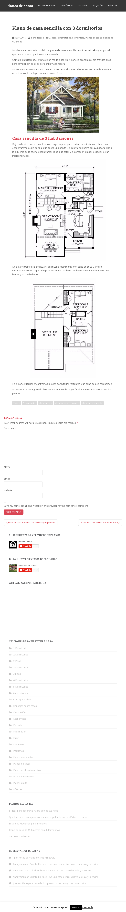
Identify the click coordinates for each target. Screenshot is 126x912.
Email (7, 478)
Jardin (16, 738)
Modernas (83, 5)
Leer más (87, 907)
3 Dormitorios (64, 37)
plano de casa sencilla (92, 403)
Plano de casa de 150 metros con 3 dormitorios (34, 830)
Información (19, 731)
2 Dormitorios (20, 654)
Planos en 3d (20, 782)
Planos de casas (19, 6)
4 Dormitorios (20, 680)
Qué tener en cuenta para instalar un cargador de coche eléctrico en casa (48, 817)
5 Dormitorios (20, 686)
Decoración (19, 712)
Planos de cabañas (23, 757)
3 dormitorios (29, 403)
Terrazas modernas (19, 836)
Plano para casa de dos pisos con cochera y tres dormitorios (54, 883)
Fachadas (18, 725)
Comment (10, 428)
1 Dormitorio (20, 648)
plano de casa (45, 403)
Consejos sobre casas (25, 705)
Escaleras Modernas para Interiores (28, 823)
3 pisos (17, 673)
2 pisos (16, 403)
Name (7, 467)
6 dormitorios (20, 693)
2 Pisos (52, 37)
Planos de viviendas (23, 776)
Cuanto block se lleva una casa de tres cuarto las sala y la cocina (64, 864)
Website (8, 490)
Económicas (66, 5)
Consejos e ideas (22, 699)
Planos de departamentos (27, 770)
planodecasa (37, 37)
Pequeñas (98, 5)
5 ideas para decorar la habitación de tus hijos (33, 810)
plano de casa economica (67, 403)
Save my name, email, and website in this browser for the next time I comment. (46, 505)
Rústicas (112, 5)
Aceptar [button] (76, 907)
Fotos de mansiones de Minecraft (37, 857)
